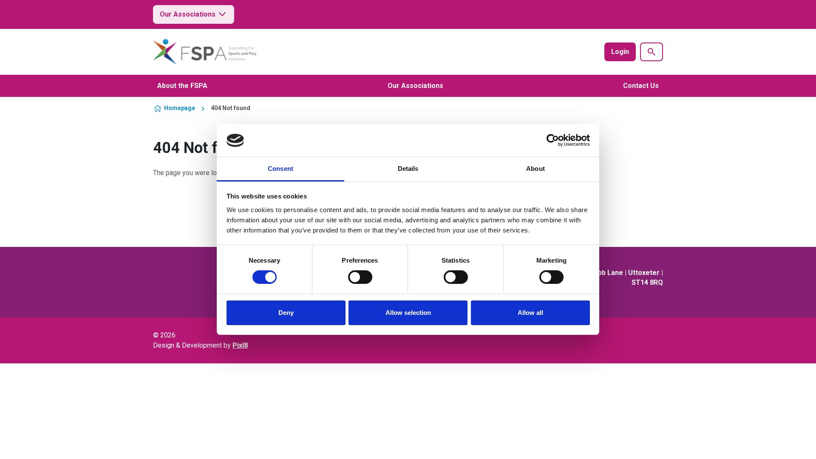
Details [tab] (408, 168)
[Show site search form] (651, 51)
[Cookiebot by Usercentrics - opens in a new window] (553, 140)
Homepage (179, 108)
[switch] (360, 277)
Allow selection (408, 312)
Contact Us (641, 86)
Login (620, 52)
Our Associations (187, 14)
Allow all (530, 312)
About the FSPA (182, 86)
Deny (286, 312)
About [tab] (535, 168)
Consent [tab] (280, 168)
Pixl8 (240, 345)
